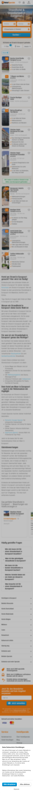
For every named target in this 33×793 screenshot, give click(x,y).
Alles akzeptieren (9, 784)
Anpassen (16, 789)
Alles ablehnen (25, 784)
